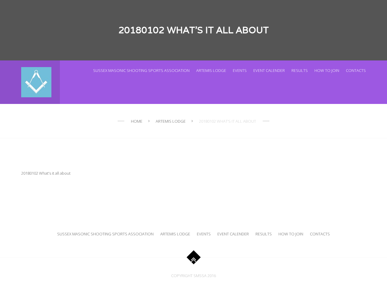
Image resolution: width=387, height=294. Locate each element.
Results (299, 70)
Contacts (356, 70)
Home (136, 121)
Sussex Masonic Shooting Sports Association (141, 70)
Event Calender (269, 70)
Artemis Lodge (211, 70)
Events (240, 70)
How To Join (326, 70)
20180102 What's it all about (45, 173)
